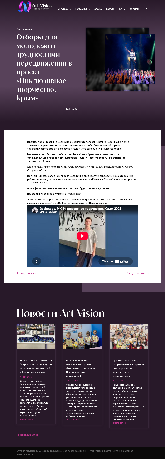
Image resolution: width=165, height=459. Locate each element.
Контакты (134, 9)
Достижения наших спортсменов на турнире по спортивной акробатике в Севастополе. (128, 368)
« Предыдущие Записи (27, 435)
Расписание (81, 9)
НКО (120, 9)
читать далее (26, 419)
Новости (110, 9)
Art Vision (63, 9)
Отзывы (98, 9)
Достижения (24, 29)
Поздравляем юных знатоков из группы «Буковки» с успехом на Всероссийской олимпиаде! (80, 368)
